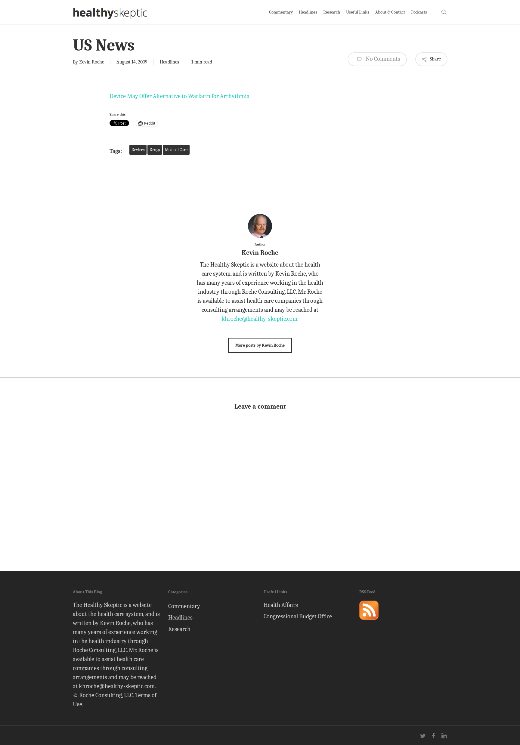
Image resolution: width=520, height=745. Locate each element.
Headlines (169, 62)
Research (179, 629)
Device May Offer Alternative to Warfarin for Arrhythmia (179, 96)
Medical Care (176, 149)
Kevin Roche (91, 62)
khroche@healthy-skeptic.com (259, 318)
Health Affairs (281, 604)
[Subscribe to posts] (369, 622)
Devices (138, 149)
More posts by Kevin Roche (260, 345)
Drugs (155, 149)
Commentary (184, 606)
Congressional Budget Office (298, 616)
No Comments (382, 58)
